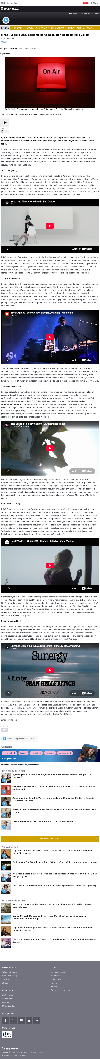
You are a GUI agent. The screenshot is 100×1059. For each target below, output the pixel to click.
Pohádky (35, 753)
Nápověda (55, 976)
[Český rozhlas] (9, 3)
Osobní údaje (16, 1052)
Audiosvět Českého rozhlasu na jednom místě (20, 765)
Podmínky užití (30, 1052)
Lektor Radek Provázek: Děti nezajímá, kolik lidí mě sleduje (42, 821)
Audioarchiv (85, 13)
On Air (4, 42)
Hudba (5, 27)
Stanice (5, 979)
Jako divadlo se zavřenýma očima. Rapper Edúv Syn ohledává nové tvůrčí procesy (54, 885)
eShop (5, 983)
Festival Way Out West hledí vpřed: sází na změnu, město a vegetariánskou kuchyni (55, 862)
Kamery (95, 13)
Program (73, 13)
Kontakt (54, 986)
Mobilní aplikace (9, 1006)
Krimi (22, 753)
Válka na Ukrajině (9, 972)
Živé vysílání (64, 753)
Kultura (81, 27)
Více (91, 27)
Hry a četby (8, 753)
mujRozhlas (6, 747)
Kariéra (54, 983)
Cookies (5, 1052)
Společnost (57, 27)
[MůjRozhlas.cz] (5, 54)
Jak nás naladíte (58, 972)
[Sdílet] (6, 131)
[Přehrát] (4, 123)
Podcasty (6, 1002)
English (41, 1052)
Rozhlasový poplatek (60, 990)
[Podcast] (2, 131)
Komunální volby (9, 976)
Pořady (29, 27)
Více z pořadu (10, 847)
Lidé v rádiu (56, 979)
